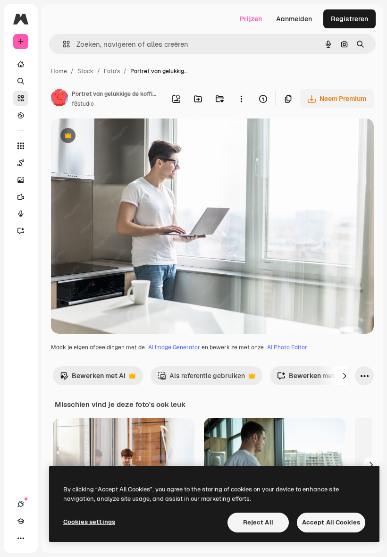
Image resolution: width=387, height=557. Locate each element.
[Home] (20, 64)
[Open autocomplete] (63, 44)
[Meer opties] (241, 98)
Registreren (349, 19)
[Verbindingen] (20, 504)
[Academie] (20, 521)
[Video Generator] (20, 196)
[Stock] (20, 98)
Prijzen (251, 19)
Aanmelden (294, 19)
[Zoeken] (20, 81)
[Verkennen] (20, 115)
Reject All (258, 522)
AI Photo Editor (287, 347)
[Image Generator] (20, 179)
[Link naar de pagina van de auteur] (59, 99)
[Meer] (20, 538)
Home (59, 71)
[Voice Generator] (20, 213)
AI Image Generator (174, 347)
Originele (113, 136)
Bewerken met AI (93, 378)
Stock (85, 71)
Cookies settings (89, 522)
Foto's (112, 71)
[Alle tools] (20, 145)
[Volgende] (344, 375)
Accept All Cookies (331, 522)
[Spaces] (20, 162)
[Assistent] (20, 230)
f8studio (83, 104)
